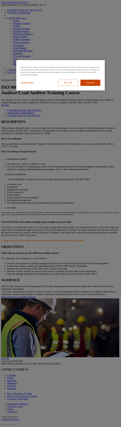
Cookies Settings (27, 82)
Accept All (90, 82)
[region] (60, 75)
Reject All (68, 82)
